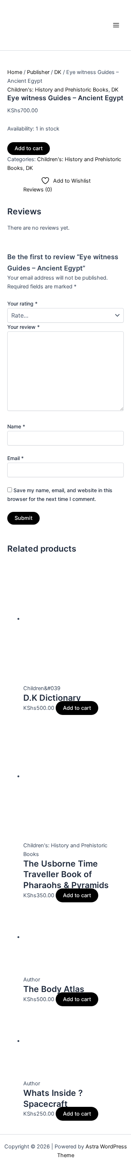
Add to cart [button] (77, 708)
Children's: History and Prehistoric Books (57, 89)
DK (57, 72)
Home (14, 72)
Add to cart (29, 148)
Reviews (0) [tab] (37, 189)
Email (15, 458)
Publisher (38, 72)
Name (16, 426)
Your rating (22, 303)
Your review (23, 327)
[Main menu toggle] (116, 25)
